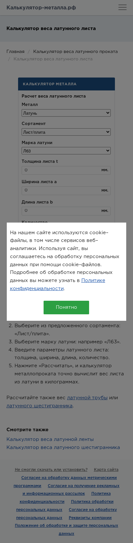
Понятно (66, 307)
